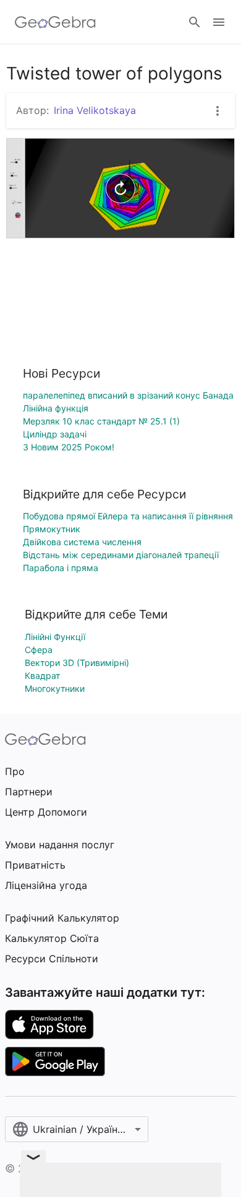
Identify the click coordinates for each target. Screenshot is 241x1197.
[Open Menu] (218, 22)
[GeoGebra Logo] (55, 22)
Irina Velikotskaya (95, 110)
